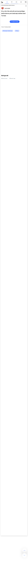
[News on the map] (3, 2)
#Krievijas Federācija (7, 30)
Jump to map (15, 21)
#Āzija (17, 30)
